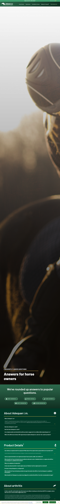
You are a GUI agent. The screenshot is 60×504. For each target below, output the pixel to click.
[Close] (58, 502)
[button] (21, 4)
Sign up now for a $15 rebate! (30, 0)
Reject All (45, 502)
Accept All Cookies (52, 502)
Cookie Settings (38, 502)
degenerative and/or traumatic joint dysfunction (34, 422)
